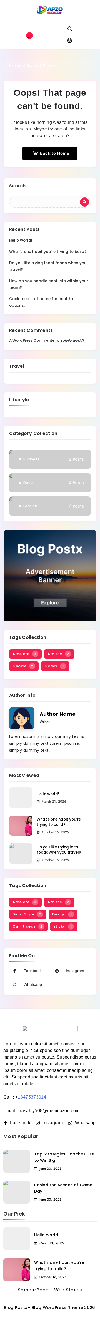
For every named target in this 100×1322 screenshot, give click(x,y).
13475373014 (32, 1097)
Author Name (58, 714)
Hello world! (20, 240)
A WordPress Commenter (32, 340)
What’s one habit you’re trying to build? (48, 251)
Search (17, 186)
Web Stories (68, 1290)
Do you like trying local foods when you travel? (59, 850)
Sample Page (33, 1290)
